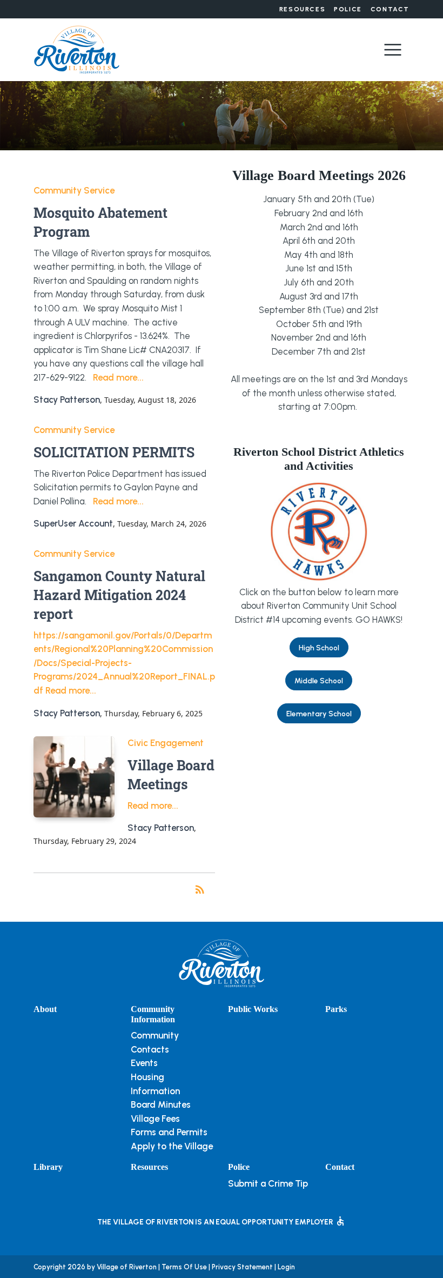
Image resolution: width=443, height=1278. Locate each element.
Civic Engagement (165, 742)
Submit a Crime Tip (268, 1183)
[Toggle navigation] (393, 49)
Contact (390, 9)
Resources (302, 9)
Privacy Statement (242, 1267)
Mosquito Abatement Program (100, 222)
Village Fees (155, 1118)
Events (144, 1062)
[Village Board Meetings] (74, 776)
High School (319, 647)
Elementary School (319, 713)
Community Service (74, 190)
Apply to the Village (172, 1146)
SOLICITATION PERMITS (113, 452)
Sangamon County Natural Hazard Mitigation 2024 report (119, 595)
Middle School (318, 680)
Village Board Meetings (170, 774)
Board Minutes (161, 1104)
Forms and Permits (169, 1132)
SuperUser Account (73, 523)
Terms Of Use (184, 1267)
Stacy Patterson (66, 399)
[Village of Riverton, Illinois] (76, 48)
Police (348, 9)
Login (286, 1267)
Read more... (118, 377)
